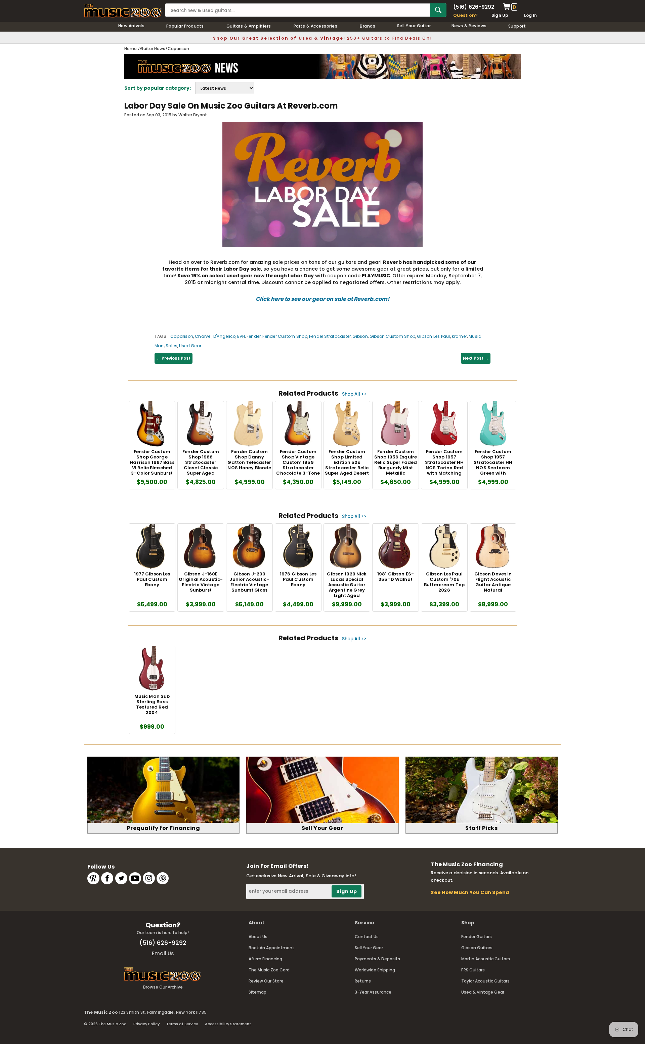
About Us (258, 936)
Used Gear (190, 346)
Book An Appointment (271, 948)
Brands (367, 26)
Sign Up (500, 15)
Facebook (107, 878)
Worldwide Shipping (375, 970)
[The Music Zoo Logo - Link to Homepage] (123, 10)
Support (517, 26)
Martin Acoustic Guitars (485, 959)
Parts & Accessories (315, 26)
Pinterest (163, 878)
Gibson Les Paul (433, 336)
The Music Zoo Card (269, 970)
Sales (171, 346)
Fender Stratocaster (330, 336)
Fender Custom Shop (284, 336)
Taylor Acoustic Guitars (485, 981)
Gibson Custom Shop (392, 336)
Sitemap (257, 992)
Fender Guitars (476, 936)
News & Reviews (469, 26)
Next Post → (475, 358)
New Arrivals (131, 26)
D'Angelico (224, 336)
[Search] (438, 10)
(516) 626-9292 (473, 6)
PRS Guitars (473, 970)
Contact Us (367, 936)
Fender (254, 336)
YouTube (135, 878)
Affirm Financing (265, 959)
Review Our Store (266, 981)
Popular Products (185, 26)
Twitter (121, 878)
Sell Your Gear (369, 948)
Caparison (181, 336)
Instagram (149, 878)
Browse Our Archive (163, 987)
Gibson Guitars (476, 948)
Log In (530, 15)
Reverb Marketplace (93, 878)
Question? (465, 15)
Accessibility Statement (228, 1024)
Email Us (163, 953)
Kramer (459, 336)
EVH (241, 336)
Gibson (360, 336)
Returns (363, 981)
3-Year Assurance (373, 992)
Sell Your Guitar (414, 26)
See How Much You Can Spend (470, 892)
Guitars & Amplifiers (248, 26)
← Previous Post (173, 358)
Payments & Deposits (377, 959)
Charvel (203, 336)
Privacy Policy (146, 1024)
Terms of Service (182, 1024)
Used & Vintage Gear (482, 992)
